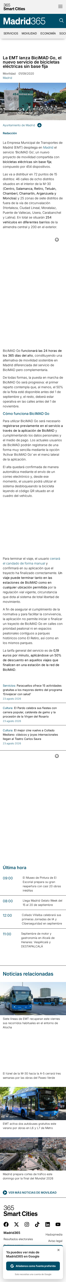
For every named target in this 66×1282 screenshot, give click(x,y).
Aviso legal (55, 1241)
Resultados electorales (18, 1239)
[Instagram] (26, 1224)
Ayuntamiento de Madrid (19, 125)
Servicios (11, 33)
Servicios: (9, 685)
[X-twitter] (16, 1224)
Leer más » (8, 1031)
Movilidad (29, 33)
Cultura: (8, 708)
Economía (48, 33)
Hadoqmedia (54, 1234)
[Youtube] (58, 1224)
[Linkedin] (47, 1224)
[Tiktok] (37, 1224)
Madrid (7, 78)
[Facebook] (6, 1224)
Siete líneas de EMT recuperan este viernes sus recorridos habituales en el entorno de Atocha (31, 1023)
